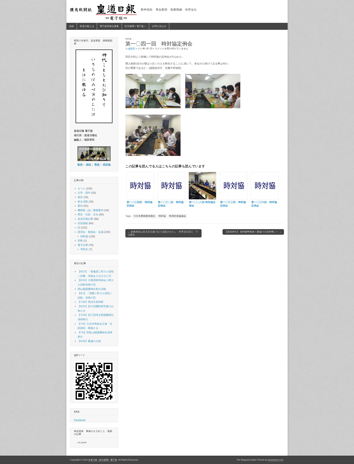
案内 (80, 205)
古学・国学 (84, 192)
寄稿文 (84, 249)
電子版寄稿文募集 (109, 26)
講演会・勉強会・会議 (90, 231)
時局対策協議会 (177, 216)
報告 (80, 197)
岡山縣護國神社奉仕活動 (92, 288)
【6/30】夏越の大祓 (89, 341)
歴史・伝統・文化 (88, 214)
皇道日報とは (87, 26)
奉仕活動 (83, 201)
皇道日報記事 (85, 218)
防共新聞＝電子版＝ (135, 26)
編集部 (131, 48)
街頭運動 (83, 223)
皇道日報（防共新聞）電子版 (102, 460)
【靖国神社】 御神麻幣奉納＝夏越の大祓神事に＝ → (253, 231)
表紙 (71, 26)
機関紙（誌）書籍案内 (90, 210)
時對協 (128, 39)
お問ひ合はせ (159, 26)
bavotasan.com (275, 460)
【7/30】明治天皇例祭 (90, 301)
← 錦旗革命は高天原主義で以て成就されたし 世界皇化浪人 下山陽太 (163, 233)
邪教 (80, 240)
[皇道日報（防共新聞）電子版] (177, 11)
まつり (81, 188)
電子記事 (83, 245)
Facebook (80, 419)
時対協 (162, 216)
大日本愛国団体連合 (144, 216)
